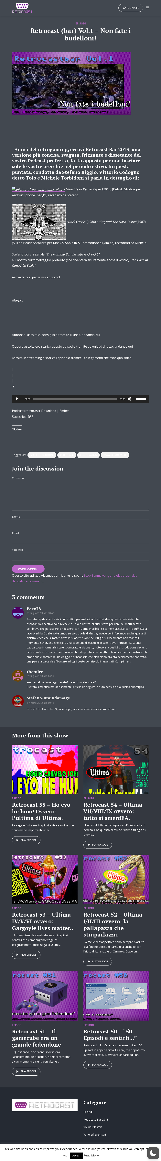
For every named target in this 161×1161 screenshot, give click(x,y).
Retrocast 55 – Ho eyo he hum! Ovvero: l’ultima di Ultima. (41, 811)
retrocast (66, 455)
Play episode (28, 840)
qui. (98, 335)
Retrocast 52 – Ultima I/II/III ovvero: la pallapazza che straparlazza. (112, 924)
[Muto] (129, 399)
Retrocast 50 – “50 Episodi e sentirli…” (110, 1035)
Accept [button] (76, 1155)
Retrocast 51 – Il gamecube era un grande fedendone (36, 1038)
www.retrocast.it (115, 455)
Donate (133, 8)
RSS (30, 416)
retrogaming (88, 455)
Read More (91, 1155)
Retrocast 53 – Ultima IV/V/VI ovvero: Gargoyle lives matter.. (42, 921)
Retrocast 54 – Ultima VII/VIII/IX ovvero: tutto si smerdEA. (112, 811)
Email (15, 533)
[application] (80, 399)
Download (48, 411)
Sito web (17, 550)
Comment (18, 478)
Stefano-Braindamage (48, 698)
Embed (64, 411)
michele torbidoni (41, 455)
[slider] (141, 398)
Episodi (80, 23)
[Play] (17, 399)
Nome (16, 516)
